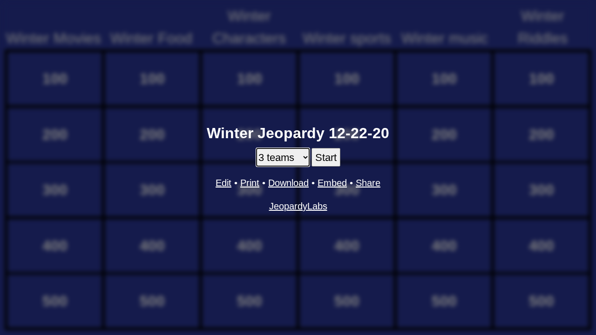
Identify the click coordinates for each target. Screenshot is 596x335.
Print (249, 183)
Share (368, 183)
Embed (332, 183)
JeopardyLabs (298, 206)
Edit (223, 183)
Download (288, 183)
